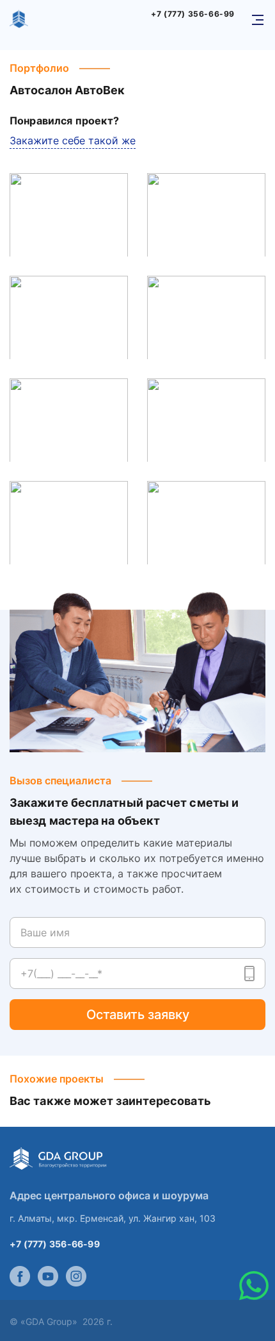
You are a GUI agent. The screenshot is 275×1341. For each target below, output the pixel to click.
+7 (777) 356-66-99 (193, 14)
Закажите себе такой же (73, 140)
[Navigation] (257, 20)
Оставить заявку (137, 1014)
